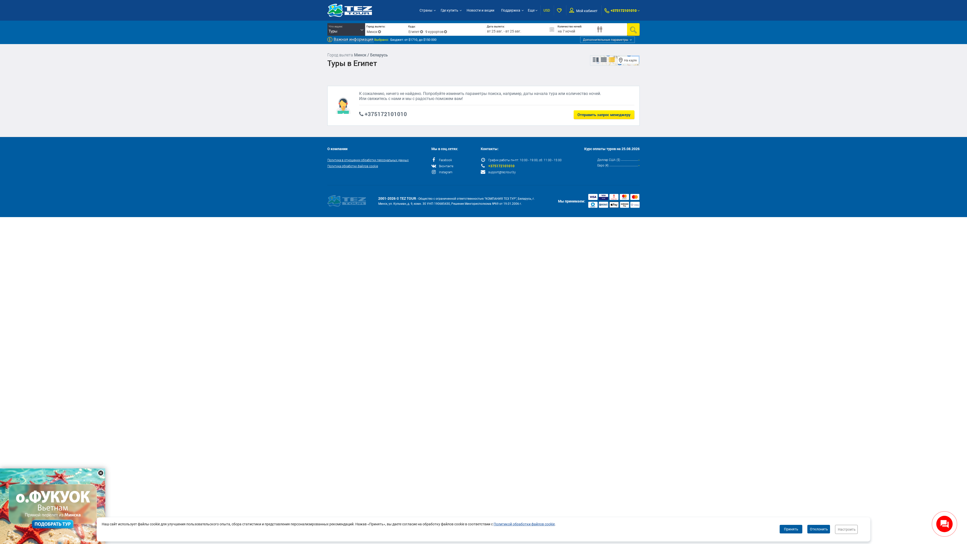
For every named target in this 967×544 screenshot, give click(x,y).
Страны (426, 10)
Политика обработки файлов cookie (352, 166)
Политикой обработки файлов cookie (524, 524)
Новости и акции (480, 10)
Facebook (445, 160)
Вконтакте (446, 166)
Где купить (449, 10)
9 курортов (434, 32)
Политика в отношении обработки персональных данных (368, 160)
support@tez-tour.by (502, 172)
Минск (372, 32)
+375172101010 (624, 10)
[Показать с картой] (596, 59)
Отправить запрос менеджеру (604, 114)
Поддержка (510, 10)
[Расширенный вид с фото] (612, 59)
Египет (414, 32)
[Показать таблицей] (604, 59)
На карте (630, 60)
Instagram (446, 172)
